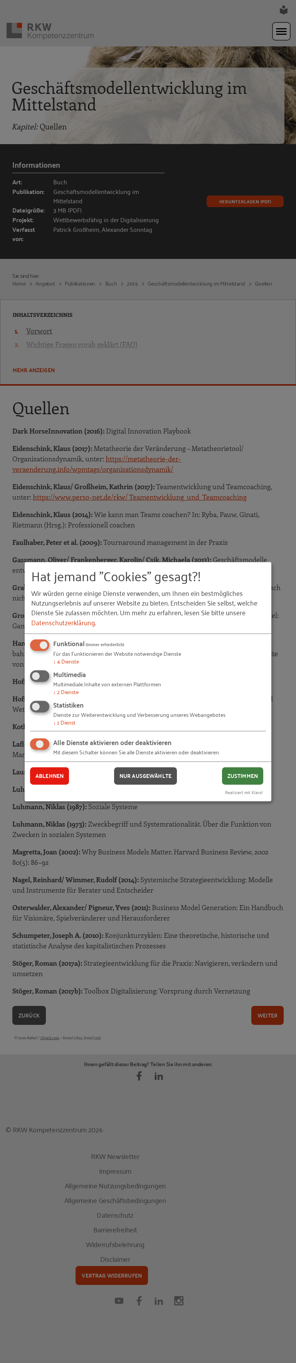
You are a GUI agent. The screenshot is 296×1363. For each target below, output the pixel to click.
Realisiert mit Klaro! (244, 792)
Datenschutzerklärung (63, 622)
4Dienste (66, 661)
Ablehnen (49, 776)
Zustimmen (242, 776)
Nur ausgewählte (145, 776)
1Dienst (64, 722)
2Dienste (66, 691)
